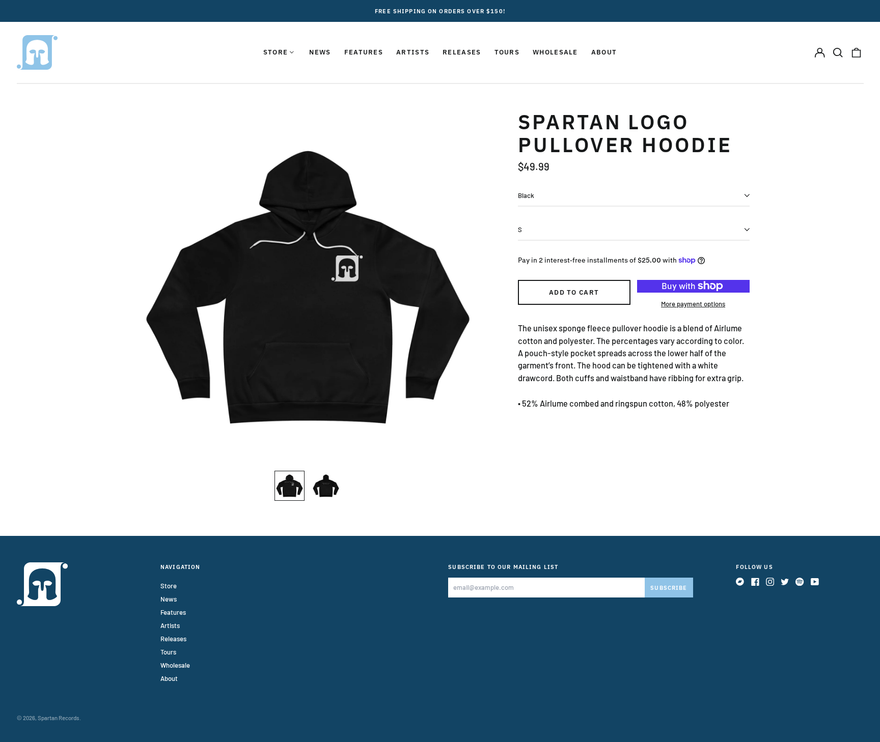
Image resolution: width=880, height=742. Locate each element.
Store (168, 586)
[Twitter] (785, 582)
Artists (412, 52)
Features (363, 52)
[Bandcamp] (740, 582)
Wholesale (555, 52)
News (320, 52)
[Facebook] (755, 582)
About (604, 52)
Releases (462, 52)
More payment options (693, 304)
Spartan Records (58, 718)
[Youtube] (815, 582)
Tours (507, 52)
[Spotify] (799, 582)
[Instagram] (770, 582)
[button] (838, 52)
